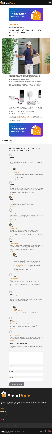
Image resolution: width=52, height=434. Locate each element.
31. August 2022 (17, 310)
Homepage (3, 411)
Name (10, 366)
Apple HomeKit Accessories (7, 414)
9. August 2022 (14, 228)
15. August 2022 (17, 258)
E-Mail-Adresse (13, 371)
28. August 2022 (14, 296)
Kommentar (12, 350)
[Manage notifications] (49, 431)
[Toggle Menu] (50, 2)
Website (11, 377)
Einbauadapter (32, 115)
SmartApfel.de (4, 402)
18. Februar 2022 (14, 159)
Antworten (12, 165)
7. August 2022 (13, 213)
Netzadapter (25, 115)
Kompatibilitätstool (19, 265)
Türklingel (16, 24)
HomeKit (11, 24)
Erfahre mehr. (15, 403)
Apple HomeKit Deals (6, 412)
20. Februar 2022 (14, 186)
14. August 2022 (14, 243)
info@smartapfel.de (13, 405)
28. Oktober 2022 (14, 335)
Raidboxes (8, 432)
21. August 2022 (14, 278)
